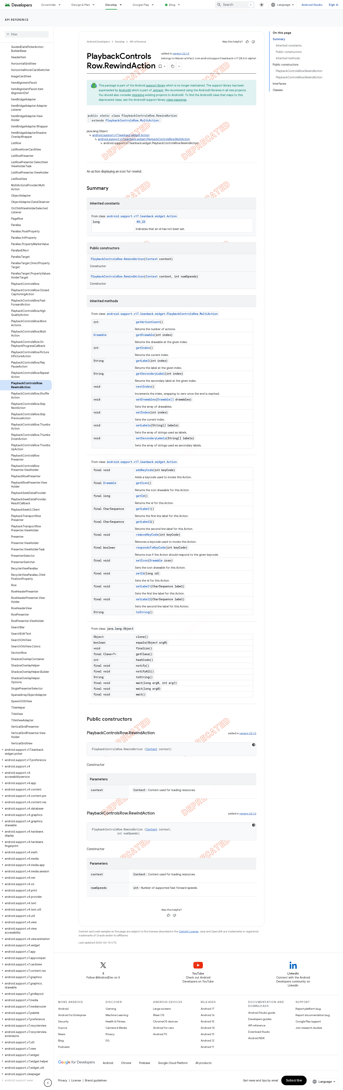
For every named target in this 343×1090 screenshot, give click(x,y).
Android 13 (207, 1034)
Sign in (333, 5)
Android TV (160, 1034)
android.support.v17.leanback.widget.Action (120, 135)
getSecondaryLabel (150, 373)
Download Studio (259, 1032)
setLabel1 (143, 586)
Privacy (110, 1034)
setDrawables (146, 399)
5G (108, 1040)
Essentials (48, 5)
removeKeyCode (147, 534)
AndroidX (125, 90)
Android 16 (208, 1015)
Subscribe (294, 1080)
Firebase (144, 1063)
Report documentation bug (313, 1015)
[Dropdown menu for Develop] (122, 5)
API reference (17, 19)
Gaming (111, 1008)
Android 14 (208, 1028)
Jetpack (158, 90)
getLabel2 (143, 522)
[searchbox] (27, 34)
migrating (138, 95)
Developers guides (259, 1019)
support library (155, 85)
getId (140, 496)
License (76, 1080)
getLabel (142, 361)
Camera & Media (116, 1028)
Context (152, 259)
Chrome (126, 1063)
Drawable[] (165, 399)
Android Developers (98, 41)
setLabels (143, 425)
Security (63, 1021)
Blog (172, 5)
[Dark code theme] (253, 744)
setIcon (142, 560)
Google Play (141, 5)
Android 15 (207, 1021)
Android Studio (312, 5)
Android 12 (207, 1040)
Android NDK (256, 1038)
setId (140, 573)
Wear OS (158, 1015)
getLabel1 (143, 509)
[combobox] (235, 4)
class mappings (176, 100)
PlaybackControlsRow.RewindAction (117, 259)
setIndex (142, 412)
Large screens (162, 1008)
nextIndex (143, 386)
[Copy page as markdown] (172, 66)
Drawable (100, 335)
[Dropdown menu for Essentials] (61, 5)
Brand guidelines (96, 1080)
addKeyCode (144, 470)
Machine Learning (117, 1015)
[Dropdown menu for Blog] (180, 5)
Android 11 (207, 1047)
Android (63, 1008)
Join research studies (309, 1028)
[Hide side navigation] (48, 1083)
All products (203, 1063)
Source (62, 1028)
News (61, 1034)
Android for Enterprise (72, 1015)
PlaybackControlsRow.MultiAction (132, 120)
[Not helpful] (253, 42)
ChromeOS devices (165, 1021)
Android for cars (163, 1028)
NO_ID (141, 222)
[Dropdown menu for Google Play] (154, 5)
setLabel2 (143, 599)
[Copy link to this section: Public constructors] (136, 719)
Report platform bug (308, 1008)
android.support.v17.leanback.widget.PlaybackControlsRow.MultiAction (144, 139)
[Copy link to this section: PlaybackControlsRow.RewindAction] (159, 733)
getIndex (143, 348)
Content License (188, 931)
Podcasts (63, 1047)
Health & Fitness (115, 1021)
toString (142, 612)
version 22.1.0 (180, 53)
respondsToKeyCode (151, 547)
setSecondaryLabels (151, 438)
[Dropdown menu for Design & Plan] (95, 5)
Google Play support (308, 1021)
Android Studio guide (261, 1012)
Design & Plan (80, 5)
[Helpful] (247, 42)
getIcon (142, 483)
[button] (26, 752)
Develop (111, 5)
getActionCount (148, 322)
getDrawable (145, 335)
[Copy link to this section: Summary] (112, 188)
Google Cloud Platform (173, 1063)
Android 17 (207, 1008)
